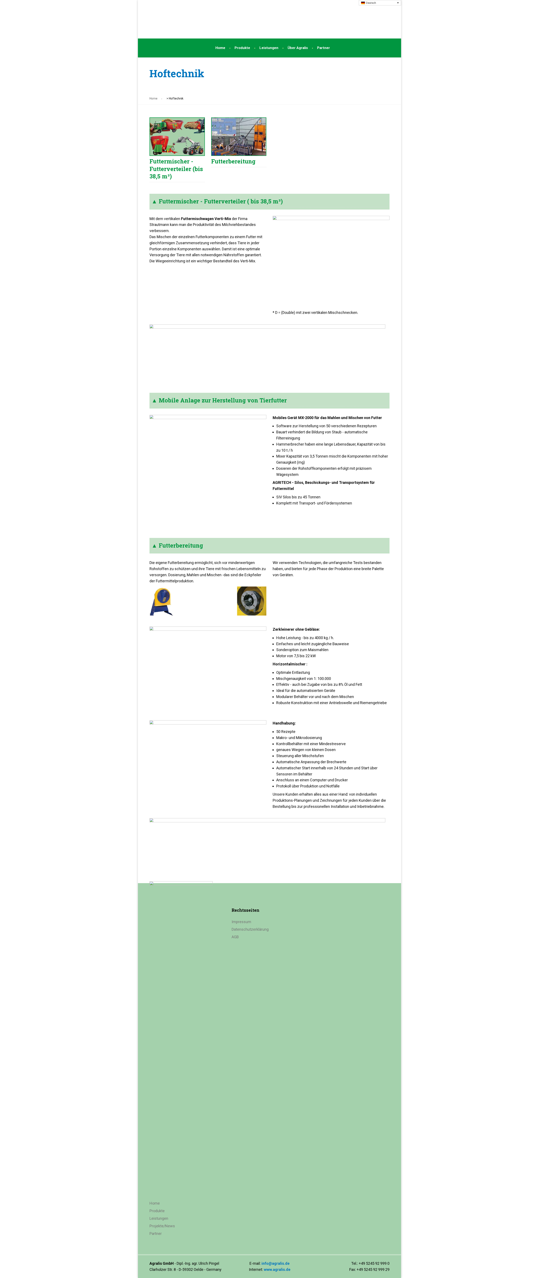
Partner (323, 48)
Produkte (242, 48)
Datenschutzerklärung (250, 929)
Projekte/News (162, 1226)
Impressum (241, 922)
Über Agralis (298, 48)
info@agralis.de (275, 1263)
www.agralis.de (277, 1269)
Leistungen (268, 48)
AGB (235, 937)
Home (220, 48)
